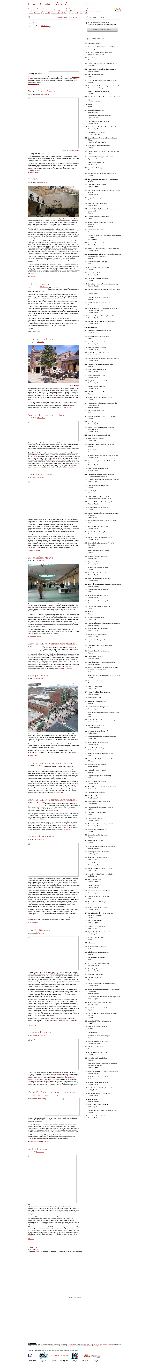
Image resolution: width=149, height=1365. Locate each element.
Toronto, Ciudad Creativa (42, 91)
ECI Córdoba (60, 17)
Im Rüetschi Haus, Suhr (41, 836)
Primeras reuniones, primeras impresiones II (53, 763)
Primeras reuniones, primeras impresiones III (53, 643)
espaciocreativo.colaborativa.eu (48, 1345)
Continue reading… (33, 84)
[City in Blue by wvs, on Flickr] (53, 1069)
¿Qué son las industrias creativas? (46, 415)
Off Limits (31, 1239)
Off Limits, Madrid (38, 1149)
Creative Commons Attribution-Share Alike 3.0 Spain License (100, 1344)
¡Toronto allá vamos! (39, 1032)
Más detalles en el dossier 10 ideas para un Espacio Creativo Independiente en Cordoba (58, 13)
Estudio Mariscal (53, 1018)
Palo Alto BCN (32, 1025)
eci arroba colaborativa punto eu (102, 29)
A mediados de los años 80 (45, 974)
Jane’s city (34, 23)
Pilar (29, 919)
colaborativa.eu (100, 1345)
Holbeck (56, 388)
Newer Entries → (33, 1249)
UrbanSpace (47, 1079)
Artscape (55, 1079)
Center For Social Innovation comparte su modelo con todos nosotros (51, 1094)
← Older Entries (32, 1247)
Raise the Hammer (74, 150)
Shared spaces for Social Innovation (38, 1141)
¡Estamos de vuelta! (38, 284)
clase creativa (54, 460)
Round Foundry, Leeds (40, 339)
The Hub (33, 179)
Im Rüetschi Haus (33, 922)
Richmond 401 (39, 1079)
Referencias (73, 17)
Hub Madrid (31, 276)
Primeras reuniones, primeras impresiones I (52, 799)
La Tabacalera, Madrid (40, 557)
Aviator (77, 385)
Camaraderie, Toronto (40, 474)
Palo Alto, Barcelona (39, 930)
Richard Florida (35, 455)
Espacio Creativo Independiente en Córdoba (60, 4)
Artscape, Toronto (38, 675)
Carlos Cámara (70, 1020)
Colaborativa (72, 1344)
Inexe (57, 1072)
